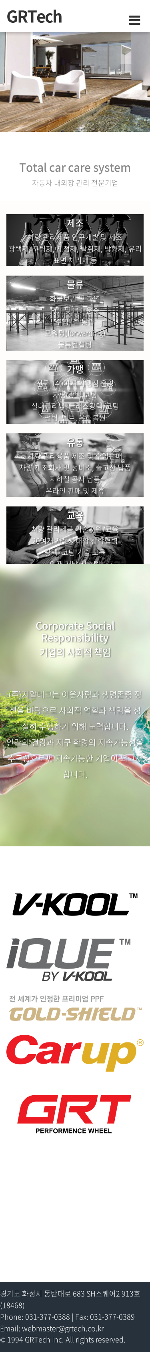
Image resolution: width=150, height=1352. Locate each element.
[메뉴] (128, 20)
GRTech (35, 16)
